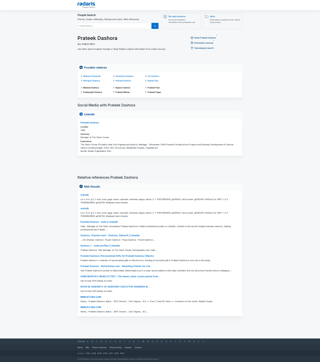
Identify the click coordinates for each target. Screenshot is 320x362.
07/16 (116, 353)
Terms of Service (99, 347)
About (80, 347)
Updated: (81, 353)
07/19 (100, 353)
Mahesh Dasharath (91, 76)
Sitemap (81, 341)
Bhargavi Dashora (91, 80)
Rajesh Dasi (153, 80)
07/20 (94, 353)
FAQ (87, 347)
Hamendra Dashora (125, 76)
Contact (138, 347)
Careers (128, 347)
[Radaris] (86, 4)
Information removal (203, 43)
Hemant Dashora (123, 80)
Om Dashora (153, 76)
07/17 (111, 353)
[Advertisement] (160, 58)
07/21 (88, 353)
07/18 (105, 353)
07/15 (122, 353)
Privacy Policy (116, 347)
